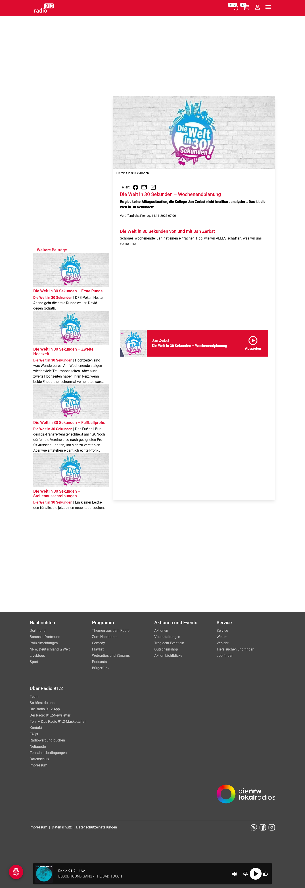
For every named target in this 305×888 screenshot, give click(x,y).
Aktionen (161, 630)
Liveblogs (37, 655)
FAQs (34, 734)
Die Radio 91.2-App (45, 709)
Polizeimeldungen (44, 643)
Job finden (225, 655)
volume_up (235, 874)
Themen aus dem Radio (111, 630)
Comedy (98, 643)
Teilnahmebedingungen (48, 753)
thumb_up (265, 873)
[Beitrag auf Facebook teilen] (135, 187)
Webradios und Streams (111, 655)
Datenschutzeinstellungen (96, 827)
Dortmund (38, 630)
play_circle (256, 874)
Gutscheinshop (166, 649)
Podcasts (99, 662)
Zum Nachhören (104, 637)
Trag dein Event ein (169, 643)
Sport (34, 662)
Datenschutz (40, 759)
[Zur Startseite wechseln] (44, 8)
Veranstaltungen (167, 637)
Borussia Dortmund (45, 637)
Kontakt (36, 728)
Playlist (98, 649)
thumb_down (246, 873)
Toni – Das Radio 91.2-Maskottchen (58, 721)
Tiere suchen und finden (235, 649)
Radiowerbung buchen (47, 740)
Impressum (38, 765)
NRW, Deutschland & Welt (50, 649)
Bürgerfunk (100, 668)
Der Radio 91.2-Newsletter (50, 715)
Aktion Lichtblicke (168, 655)
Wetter (222, 637)
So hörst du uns (42, 703)
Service (222, 630)
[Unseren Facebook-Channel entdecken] (262, 827)
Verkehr (222, 643)
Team (34, 696)
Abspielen (253, 342)
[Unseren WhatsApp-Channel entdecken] (253, 827)
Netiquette (38, 746)
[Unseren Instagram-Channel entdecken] (271, 827)
